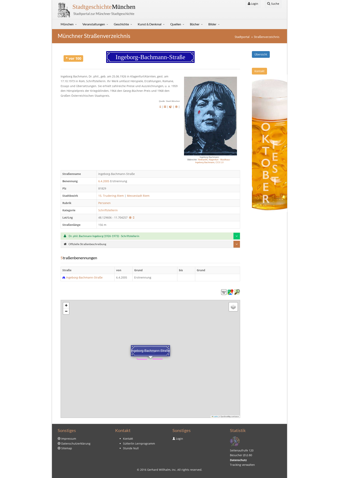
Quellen (175, 24)
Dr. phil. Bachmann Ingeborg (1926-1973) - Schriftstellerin (103, 236)
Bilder (212, 24)
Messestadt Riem (138, 196)
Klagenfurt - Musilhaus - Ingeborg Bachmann (213, 160)
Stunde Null (131, 448)
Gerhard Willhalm (158, 470)
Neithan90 (203, 159)
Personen (104, 203)
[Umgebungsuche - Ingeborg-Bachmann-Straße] (130, 217)
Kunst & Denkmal (149, 24)
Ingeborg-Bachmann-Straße (84, 277)
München (103, 6)
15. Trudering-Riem (111, 196)
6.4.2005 (103, 181)
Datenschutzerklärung (75, 443)
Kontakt (259, 71)
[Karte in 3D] (170, 106)
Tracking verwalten (242, 465)
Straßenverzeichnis (266, 37)
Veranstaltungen (93, 24)
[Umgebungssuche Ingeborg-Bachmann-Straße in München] (176, 106)
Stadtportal (242, 37)
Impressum (68, 438)
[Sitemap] (235, 441)
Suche (274, 4)
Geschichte (121, 24)
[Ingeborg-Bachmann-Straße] (224, 292)
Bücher (195, 24)
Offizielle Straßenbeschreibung (87, 244)
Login (254, 4)
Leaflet (215, 416)
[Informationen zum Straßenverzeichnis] (160, 106)
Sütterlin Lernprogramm (139, 443)
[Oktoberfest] (269, 143)
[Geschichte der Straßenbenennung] (165, 106)
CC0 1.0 (219, 162)
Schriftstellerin (108, 210)
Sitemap (66, 448)
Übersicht (260, 54)
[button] (66, 305)
